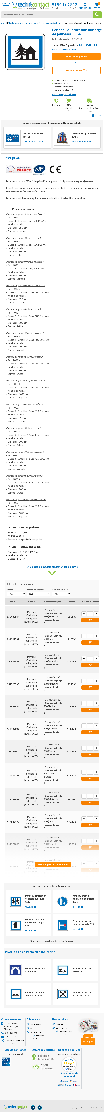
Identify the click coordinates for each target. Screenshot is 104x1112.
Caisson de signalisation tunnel (84, 135)
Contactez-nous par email (14, 1041)
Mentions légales (37, 1032)
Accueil (4, 22)
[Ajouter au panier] (90, 620)
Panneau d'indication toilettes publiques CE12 (35, 899)
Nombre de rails (60, 589)
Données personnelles (38, 1036)
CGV (31, 1028)
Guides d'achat (61, 1028)
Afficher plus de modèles (52, 864)
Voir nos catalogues (87, 1039)
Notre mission (36, 1024)
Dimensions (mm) (35, 589)
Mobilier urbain (14, 22)
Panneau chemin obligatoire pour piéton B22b (84, 899)
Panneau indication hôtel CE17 (82, 970)
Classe (10, 589)
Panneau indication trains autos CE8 (34, 994)
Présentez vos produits (65, 1033)
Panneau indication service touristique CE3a (34, 922)
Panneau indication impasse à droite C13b (83, 922)
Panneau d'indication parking (33, 135)
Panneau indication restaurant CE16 (82, 994)
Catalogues (60, 1024)
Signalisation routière (31, 22)
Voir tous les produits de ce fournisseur (52, 941)
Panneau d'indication (51, 22)
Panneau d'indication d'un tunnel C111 (35, 970)
